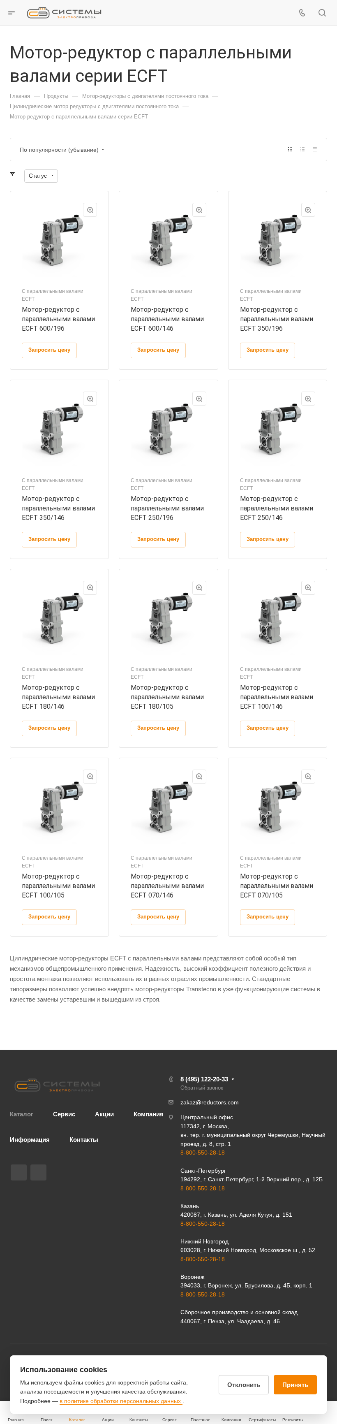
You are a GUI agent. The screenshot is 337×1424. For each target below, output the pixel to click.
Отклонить (243, 1384)
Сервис (64, 1114)
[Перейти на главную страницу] (57, 1085)
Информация (30, 1139)
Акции (104, 1114)
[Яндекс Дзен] (38, 1172)
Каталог (21, 1114)
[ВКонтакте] (19, 1172)
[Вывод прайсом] (315, 149)
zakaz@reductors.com (209, 1102)
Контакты (83, 1139)
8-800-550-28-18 (202, 1152)
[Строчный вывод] (302, 149)
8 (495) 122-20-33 (204, 1079)
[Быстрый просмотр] (90, 209)
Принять (295, 1384)
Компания (149, 1114)
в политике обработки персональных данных (121, 1401)
